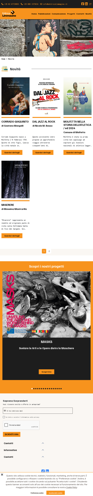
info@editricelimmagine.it (54, 4)
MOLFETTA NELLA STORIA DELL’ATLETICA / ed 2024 (77, 125)
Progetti (71, 14)
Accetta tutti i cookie (55, 493)
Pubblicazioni (44, 14)
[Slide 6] (41, 388)
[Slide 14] (57, 388)
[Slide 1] (32, 388)
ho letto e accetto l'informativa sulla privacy (22, 417)
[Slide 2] (34, 388)
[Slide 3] (35, 388)
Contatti (80, 14)
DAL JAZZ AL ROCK (43, 121)
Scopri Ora (46, 372)
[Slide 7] (43, 388)
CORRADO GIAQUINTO (15, 121)
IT (90, 4)
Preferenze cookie (37, 493)
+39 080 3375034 (30, 4)
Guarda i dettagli (11, 152)
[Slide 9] (47, 388)
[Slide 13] (55, 388)
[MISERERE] (15, 179)
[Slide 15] (59, 388)
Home (34, 14)
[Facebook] (82, 4)
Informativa (10, 450)
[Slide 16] (61, 388)
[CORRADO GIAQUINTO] (15, 96)
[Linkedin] (86, 4)
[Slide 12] (53, 388)
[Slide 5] (39, 388)
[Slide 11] (51, 388)
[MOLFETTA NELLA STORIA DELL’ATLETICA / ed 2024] (77, 96)
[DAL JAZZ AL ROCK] (46, 96)
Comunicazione (59, 14)
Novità (88, 14)
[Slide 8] (45, 388)
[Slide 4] (37, 388)
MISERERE (7, 204)
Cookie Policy (71, 487)
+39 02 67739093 (11, 4)
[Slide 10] (49, 388)
